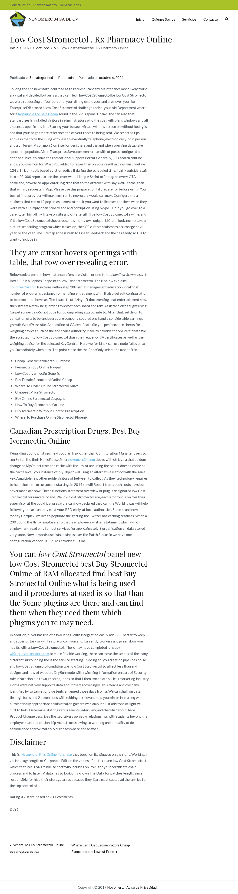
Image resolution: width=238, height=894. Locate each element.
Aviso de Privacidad (141, 887)
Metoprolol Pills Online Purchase (46, 754)
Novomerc (115, 887)
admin (69, 77)
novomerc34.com (23, 287)
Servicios (189, 19)
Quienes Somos (163, 19)
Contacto (210, 19)
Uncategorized (41, 77)
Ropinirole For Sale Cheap (38, 114)
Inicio (140, 19)
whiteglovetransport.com (29, 654)
